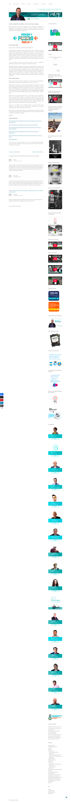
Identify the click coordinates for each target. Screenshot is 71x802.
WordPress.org (50, 793)
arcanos (33, 142)
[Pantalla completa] (60, 248)
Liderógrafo (50, 768)
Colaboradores (36, 3)
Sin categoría (50, 781)
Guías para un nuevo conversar (54, 754)
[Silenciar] (58, 248)
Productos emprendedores (52, 772)
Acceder (49, 789)
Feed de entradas (51, 790)
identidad (18, 143)
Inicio (10, 3)
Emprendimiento (51, 760)
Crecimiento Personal (21, 142)
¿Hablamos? (51, 3)
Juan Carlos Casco (23, 143)
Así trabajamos (16, 3)
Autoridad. (55, 733)
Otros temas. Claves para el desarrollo (54, 769)
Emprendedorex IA (51, 758)
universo (41, 143)
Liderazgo (49, 762)
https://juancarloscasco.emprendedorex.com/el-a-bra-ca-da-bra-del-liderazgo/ (23, 124)
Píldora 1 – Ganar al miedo (14, 151)
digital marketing (51, 730)
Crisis (49, 748)
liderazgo (28, 143)
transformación (37, 143)
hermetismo (15, 143)
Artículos (23, 3)
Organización (32, 143)
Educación (50, 750)
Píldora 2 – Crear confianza (38, 151)
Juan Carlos (18, 144)
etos (9, 143)
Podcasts (29, 3)
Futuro (49, 761)
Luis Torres (50, 733)
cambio (36, 142)
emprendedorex (40, 142)
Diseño (49, 749)
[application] (55, 245)
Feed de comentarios (51, 791)
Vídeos (49, 782)
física (11, 143)
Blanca (15, 159)
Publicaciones (43, 3)
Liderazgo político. (52, 766)
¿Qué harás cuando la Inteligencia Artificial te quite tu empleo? (54, 728)
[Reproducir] (49, 248)
